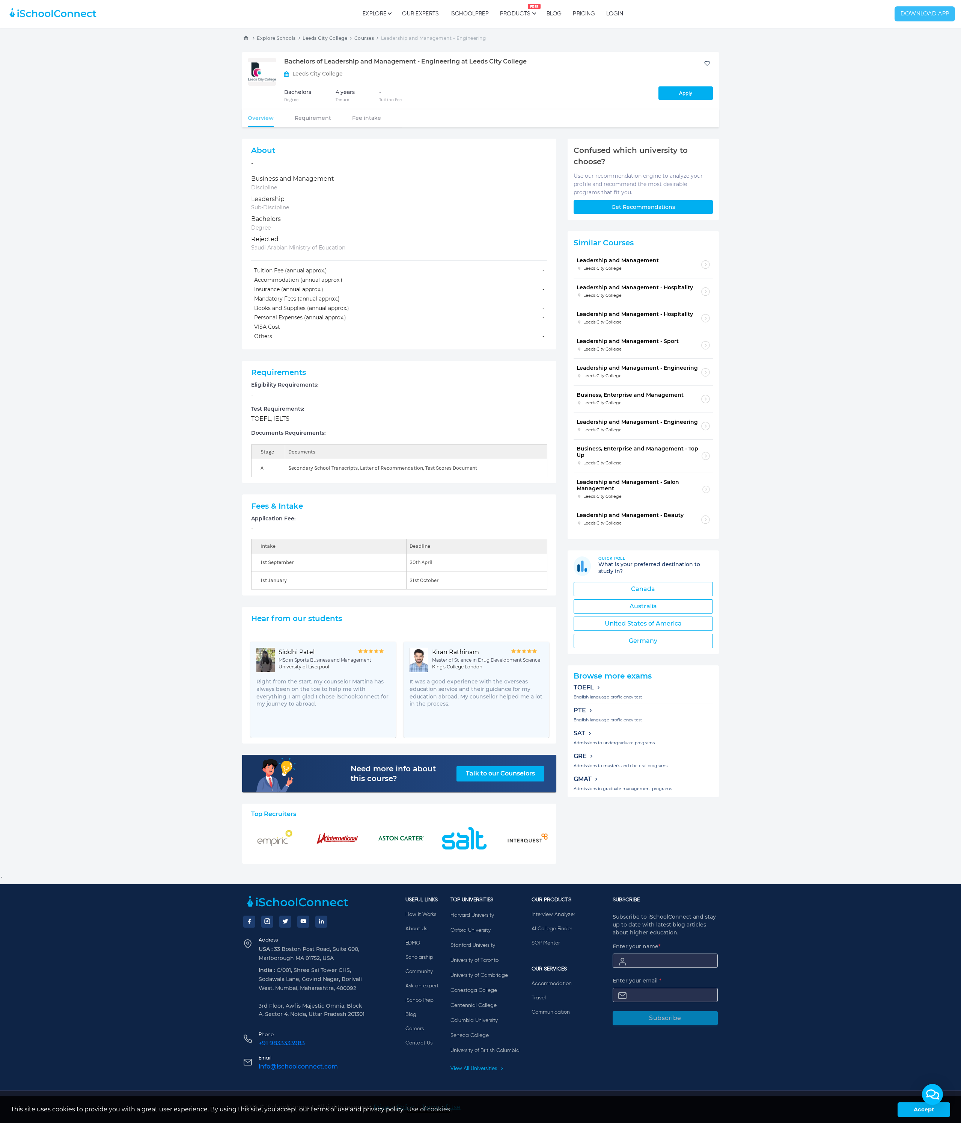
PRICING (584, 14)
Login (614, 14)
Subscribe (665, 1018)
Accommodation (552, 983)
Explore (374, 14)
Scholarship (419, 957)
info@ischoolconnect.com (298, 1066)
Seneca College (469, 1035)
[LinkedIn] (321, 922)
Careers (414, 1028)
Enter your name (637, 946)
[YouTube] (303, 922)
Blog (554, 14)
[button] (932, 1094)
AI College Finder (552, 928)
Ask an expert (421, 985)
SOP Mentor (546, 943)
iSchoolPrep (469, 14)
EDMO (412, 943)
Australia (643, 606)
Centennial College (473, 1005)
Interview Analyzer (553, 914)
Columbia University (474, 1020)
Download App (925, 14)
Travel (539, 998)
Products (515, 11)
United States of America (643, 623)
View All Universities (474, 1068)
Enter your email (637, 980)
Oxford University (470, 930)
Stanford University (472, 945)
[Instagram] (267, 922)
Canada (643, 588)
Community (419, 971)
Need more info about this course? (393, 773)
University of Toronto (474, 960)
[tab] (261, 118)
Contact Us (418, 1043)
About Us (416, 928)
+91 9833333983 (282, 1043)
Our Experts (420, 14)
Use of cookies (428, 1109)
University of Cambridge (479, 975)
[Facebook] (249, 922)
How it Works (420, 914)
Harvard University (472, 915)
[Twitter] (285, 922)
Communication (551, 1012)
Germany (643, 640)
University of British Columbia (485, 1050)
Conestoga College (473, 990)
